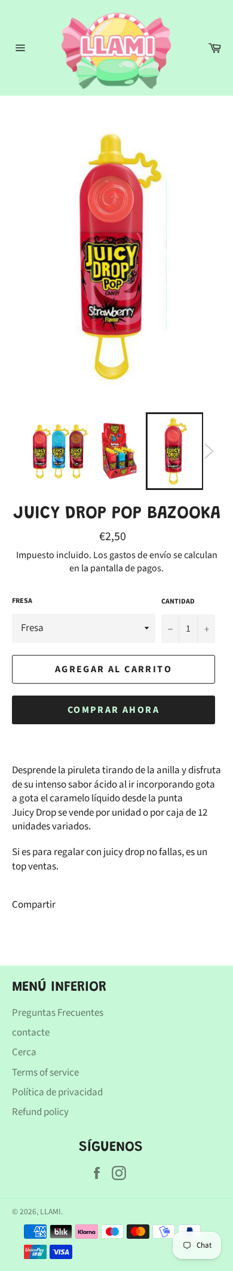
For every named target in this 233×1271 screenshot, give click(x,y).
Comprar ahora (114, 709)
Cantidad (178, 602)
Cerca (24, 1052)
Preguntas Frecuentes (57, 1013)
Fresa (22, 601)
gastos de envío (140, 555)
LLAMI (50, 1211)
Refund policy (40, 1112)
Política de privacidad (57, 1092)
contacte (31, 1032)
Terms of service (45, 1072)
